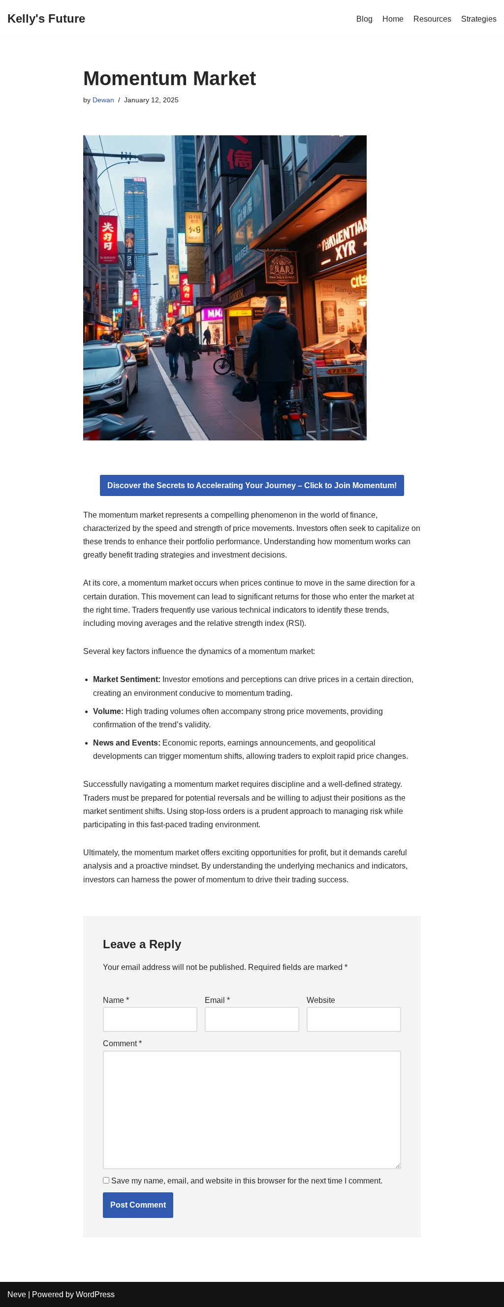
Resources (432, 19)
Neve (16, 1294)
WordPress (95, 1294)
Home (393, 19)
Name (116, 1000)
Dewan (103, 100)
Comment (122, 1043)
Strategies (479, 19)
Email (217, 1000)
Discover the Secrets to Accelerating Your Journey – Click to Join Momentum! (252, 485)
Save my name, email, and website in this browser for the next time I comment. (246, 1181)
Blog (364, 19)
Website (321, 1000)
